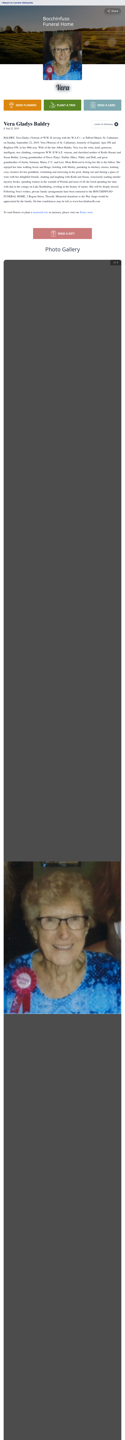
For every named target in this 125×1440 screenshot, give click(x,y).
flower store (86, 212)
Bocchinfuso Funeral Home (58, 21)
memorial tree (40, 212)
